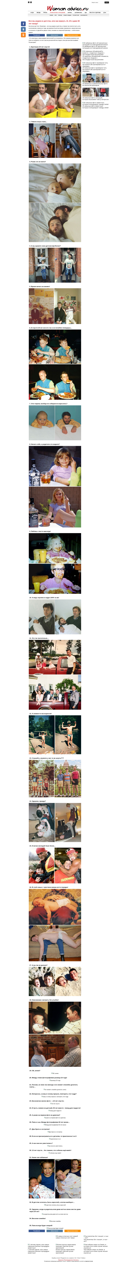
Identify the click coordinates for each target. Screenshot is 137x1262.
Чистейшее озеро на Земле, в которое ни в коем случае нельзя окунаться (96, 1251)
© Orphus (82, 1258)
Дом (104, 12)
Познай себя (76, 15)
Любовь (60, 15)
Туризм (45, 12)
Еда (86, 12)
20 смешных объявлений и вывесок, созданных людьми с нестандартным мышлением (95, 57)
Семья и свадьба (67, 15)
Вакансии (60, 1260)
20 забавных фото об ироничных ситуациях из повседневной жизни (95, 47)
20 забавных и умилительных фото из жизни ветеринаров (95, 84)
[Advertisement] (95, 29)
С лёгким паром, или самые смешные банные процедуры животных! (38, 1251)
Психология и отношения (57, 12)
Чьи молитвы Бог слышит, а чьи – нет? (96, 1240)
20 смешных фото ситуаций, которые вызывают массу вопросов (95, 98)
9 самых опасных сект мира (67, 1237)
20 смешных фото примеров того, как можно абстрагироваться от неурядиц (94, 69)
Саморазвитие (83, 15)
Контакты (76, 1260)
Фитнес (70, 12)
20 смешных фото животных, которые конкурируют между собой (95, 107)
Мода (32, 12)
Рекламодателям (68, 1260)
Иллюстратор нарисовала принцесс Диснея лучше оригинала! (65, 1251)
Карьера (51, 15)
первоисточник (89, 1261)
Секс (55, 15)
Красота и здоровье (95, 12)
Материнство (78, 12)
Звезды (38, 12)
